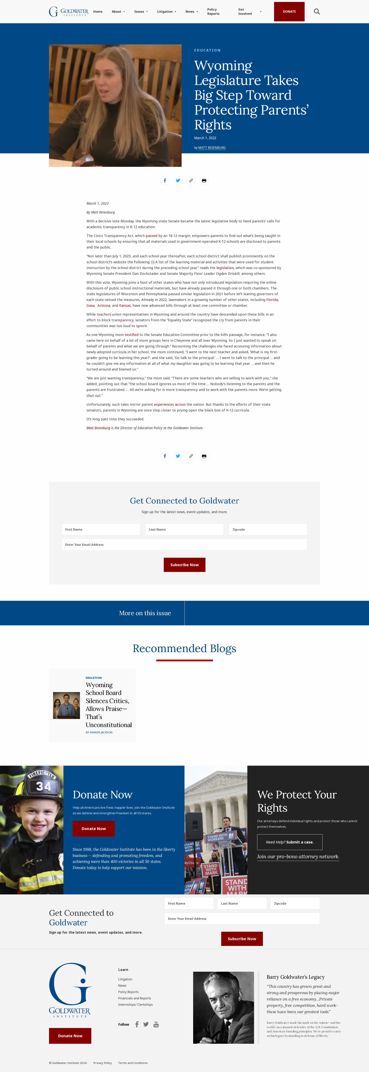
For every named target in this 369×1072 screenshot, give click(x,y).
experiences (164, 404)
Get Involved (245, 11)
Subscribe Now (184, 564)
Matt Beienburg (212, 147)
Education (207, 50)
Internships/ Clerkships (135, 1004)
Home (98, 11)
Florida (272, 299)
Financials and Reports (134, 998)
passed (151, 235)
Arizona (103, 305)
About (116, 11)
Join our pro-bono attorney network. (298, 856)
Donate (289, 11)
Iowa (90, 305)
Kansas (125, 305)
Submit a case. (290, 842)
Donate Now (93, 828)
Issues (139, 11)
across (180, 404)
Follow (123, 1024)
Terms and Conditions (133, 1063)
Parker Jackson (101, 732)
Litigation (165, 11)
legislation (225, 267)
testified (132, 334)
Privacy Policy (102, 1063)
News (190, 11)
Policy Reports (213, 11)
